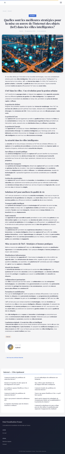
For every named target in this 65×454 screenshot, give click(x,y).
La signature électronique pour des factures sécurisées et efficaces (16, 404)
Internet (10, 11)
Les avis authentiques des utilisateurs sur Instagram (46, 378)
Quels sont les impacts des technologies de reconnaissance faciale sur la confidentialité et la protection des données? (47, 400)
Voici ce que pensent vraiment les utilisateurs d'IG (17, 399)
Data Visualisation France (12, 422)
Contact (5, 444)
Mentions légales (7, 441)
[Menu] (60, 2)
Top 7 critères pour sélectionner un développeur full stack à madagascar (45, 383)
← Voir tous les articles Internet (14, 357)
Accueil (4, 11)
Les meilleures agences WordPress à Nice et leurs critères (16, 388)
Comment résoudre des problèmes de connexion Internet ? (14, 378)
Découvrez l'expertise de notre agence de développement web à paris (15, 383)
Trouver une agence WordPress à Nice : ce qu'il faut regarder (48, 394)
